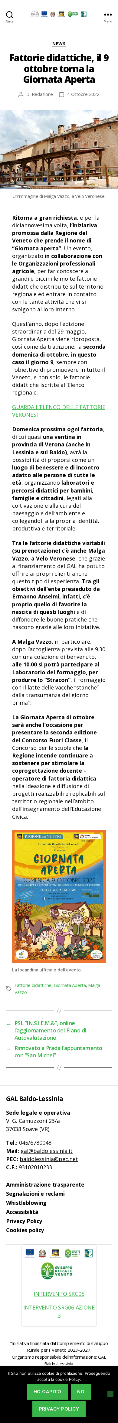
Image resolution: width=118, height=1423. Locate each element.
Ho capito (47, 1391)
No (80, 1391)
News (58, 43)
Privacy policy (59, 1409)
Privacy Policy (24, 1221)
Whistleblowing (26, 1202)
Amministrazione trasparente (45, 1184)
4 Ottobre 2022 (83, 94)
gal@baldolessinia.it (47, 1150)
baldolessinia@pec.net (49, 1159)
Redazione (42, 94)
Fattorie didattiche (33, 985)
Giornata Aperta (70, 985)
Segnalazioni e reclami (35, 1193)
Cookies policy (25, 1230)
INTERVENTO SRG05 (59, 1293)
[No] (110, 1394)
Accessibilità (22, 1211)
